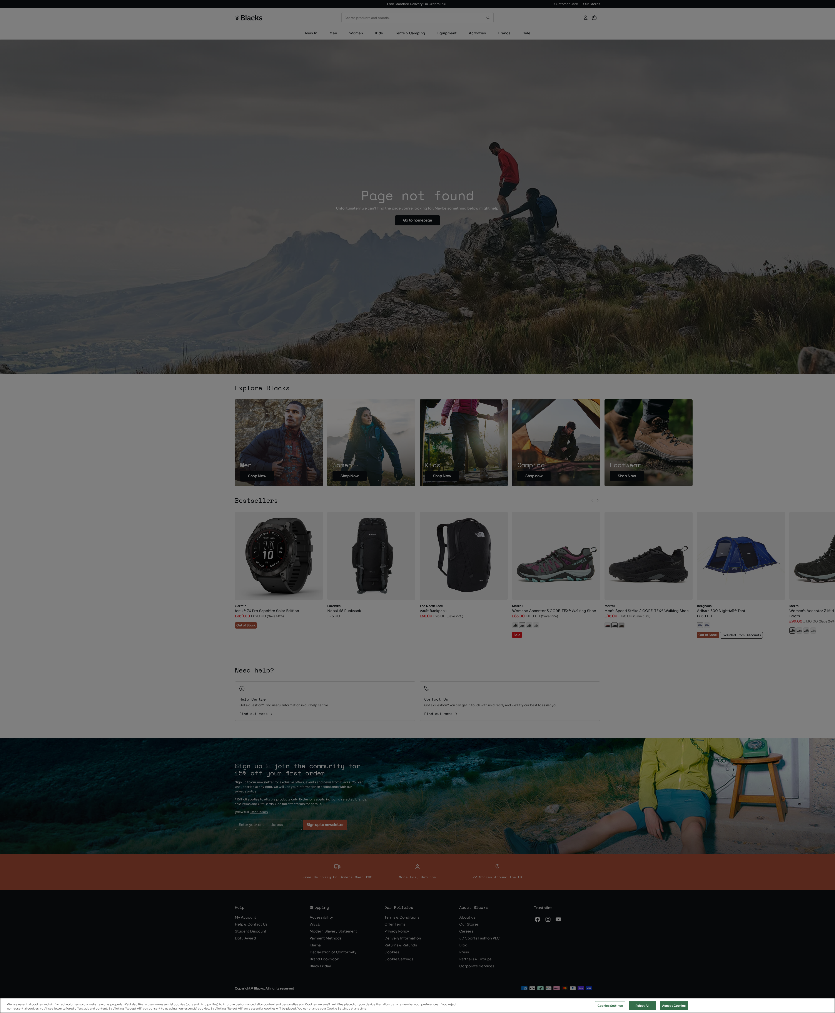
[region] (417, 1005)
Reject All (642, 1006)
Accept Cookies (674, 1006)
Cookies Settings (610, 1006)
